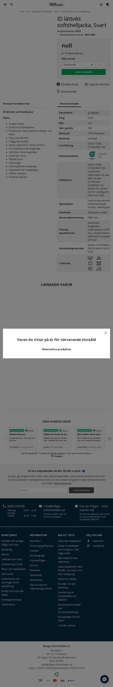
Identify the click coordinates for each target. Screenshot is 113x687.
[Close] (105, 333)
